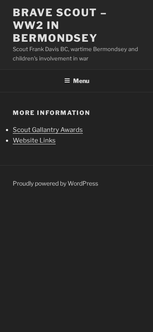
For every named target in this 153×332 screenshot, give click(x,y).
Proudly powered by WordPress (55, 183)
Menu (81, 80)
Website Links (34, 140)
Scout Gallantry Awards (48, 130)
